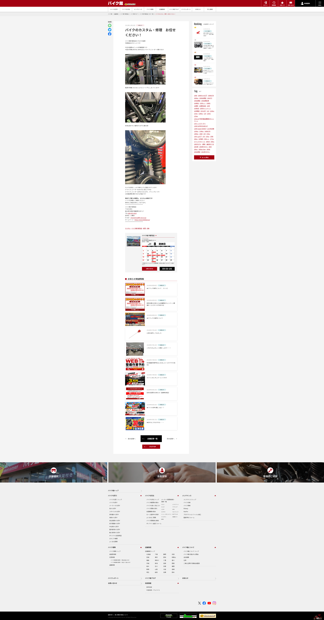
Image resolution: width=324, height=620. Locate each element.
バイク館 (110, 14)
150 (204, 134)
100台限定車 (205, 101)
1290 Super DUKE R (200, 129)
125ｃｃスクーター (200, 124)
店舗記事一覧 (152, 438)
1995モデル (197, 144)
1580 (211, 136)
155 (204, 136)
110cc (196, 114)
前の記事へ (132, 439)
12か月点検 (210, 129)
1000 (195, 96)
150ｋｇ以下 (198, 136)
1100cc (212, 111)
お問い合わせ (149, 269)
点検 (148, 228)
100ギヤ (209, 98)
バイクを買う (114, 9)
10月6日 (196, 108)
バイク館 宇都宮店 (124, 14)
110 (208, 111)
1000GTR (211, 96)
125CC (209, 114)
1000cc (196, 98)
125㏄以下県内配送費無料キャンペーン (204, 120)
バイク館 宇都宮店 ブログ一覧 (147, 14)
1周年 (203, 144)
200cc (196, 149)
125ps (196, 116)
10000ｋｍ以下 (202, 96)
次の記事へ (170, 439)
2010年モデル (205, 152)
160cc (196, 139)
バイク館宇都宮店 (136, 228)
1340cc (201, 131)
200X (210, 147)
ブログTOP (152, 447)
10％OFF (203, 111)
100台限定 (197, 101)
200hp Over (202, 149)
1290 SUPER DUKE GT (201, 126)
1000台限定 (202, 98)
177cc (212, 139)
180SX (208, 142)
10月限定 (197, 111)
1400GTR (207, 131)
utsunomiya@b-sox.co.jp (138, 218)
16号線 (201, 139)
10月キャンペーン (205, 108)
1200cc (201, 114)
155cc (207, 136)
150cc (208, 134)
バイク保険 (150, 9)
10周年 (196, 106)
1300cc (196, 131)
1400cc (196, 134)
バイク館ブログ (174, 9)
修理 (144, 228)
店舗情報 (162, 9)
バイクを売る (126, 9)
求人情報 (210, 9)
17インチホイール (199, 142)
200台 (208, 149)
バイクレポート (186, 9)
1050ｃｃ (203, 103)
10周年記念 (202, 106)
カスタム (128, 228)
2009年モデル (203, 147)
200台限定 (197, 152)
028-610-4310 (132, 213)
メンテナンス (138, 9)
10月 (208, 106)
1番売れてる (210, 144)
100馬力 (196, 103)
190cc (212, 142)
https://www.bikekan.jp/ (142, 220)
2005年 (196, 147)
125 (205, 114)
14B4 (200, 134)
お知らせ (198, 9)
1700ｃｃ (206, 139)
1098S (208, 103)
